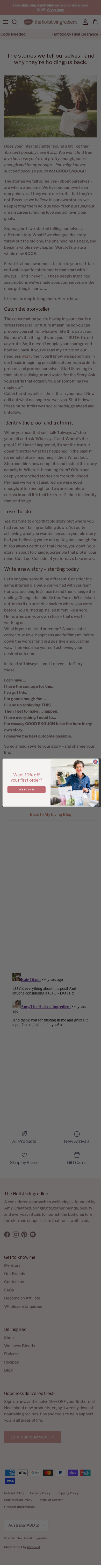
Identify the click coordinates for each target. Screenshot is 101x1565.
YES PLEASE (26, 789)
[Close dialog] (95, 762)
